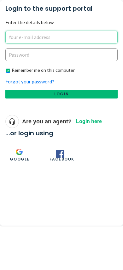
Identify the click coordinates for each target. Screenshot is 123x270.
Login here (89, 121)
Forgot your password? (29, 81)
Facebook (62, 159)
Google (19, 159)
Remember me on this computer (43, 70)
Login (61, 94)
